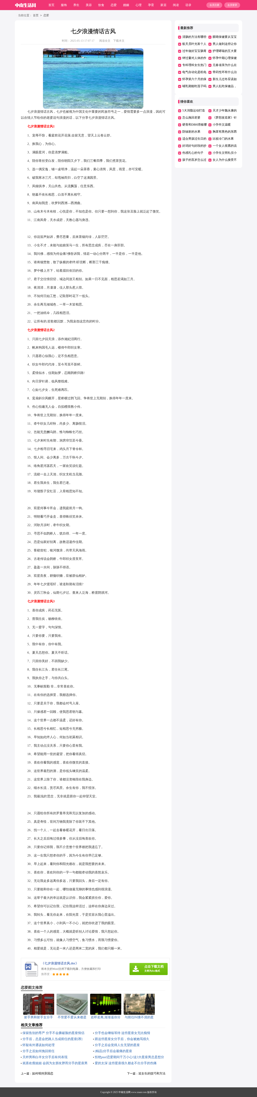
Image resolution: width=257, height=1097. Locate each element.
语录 (188, 5)
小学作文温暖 (222, 124)
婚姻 (126, 5)
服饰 (64, 5)
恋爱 (114, 5)
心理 (139, 5)
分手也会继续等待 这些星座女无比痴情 (122, 1033)
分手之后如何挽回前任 (38, 1051)
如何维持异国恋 (42, 1073)
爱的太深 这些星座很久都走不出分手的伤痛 (126, 1063)
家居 (163, 5)
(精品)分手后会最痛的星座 (113, 1051)
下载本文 (118, 40)
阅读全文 (104, 40)
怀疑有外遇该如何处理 (38, 1045)
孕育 (151, 5)
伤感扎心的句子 (192, 152)
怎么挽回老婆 (191, 117)
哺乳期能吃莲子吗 (194, 86)
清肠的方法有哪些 (194, 36)
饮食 (101, 5)
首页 (51, 5)
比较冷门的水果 (223, 138)
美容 (89, 5)
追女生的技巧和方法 (151, 1073)
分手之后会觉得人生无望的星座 (117, 1045)
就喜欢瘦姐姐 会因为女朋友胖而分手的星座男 (55, 1063)
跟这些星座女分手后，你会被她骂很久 (122, 1039)
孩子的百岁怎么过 (194, 159)
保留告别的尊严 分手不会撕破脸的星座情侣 (53, 1033)
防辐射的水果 (191, 131)
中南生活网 (124, 1092)
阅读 (176, 5)
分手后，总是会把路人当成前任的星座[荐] (52, 1039)
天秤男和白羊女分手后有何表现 (44, 1057)
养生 (76, 5)
